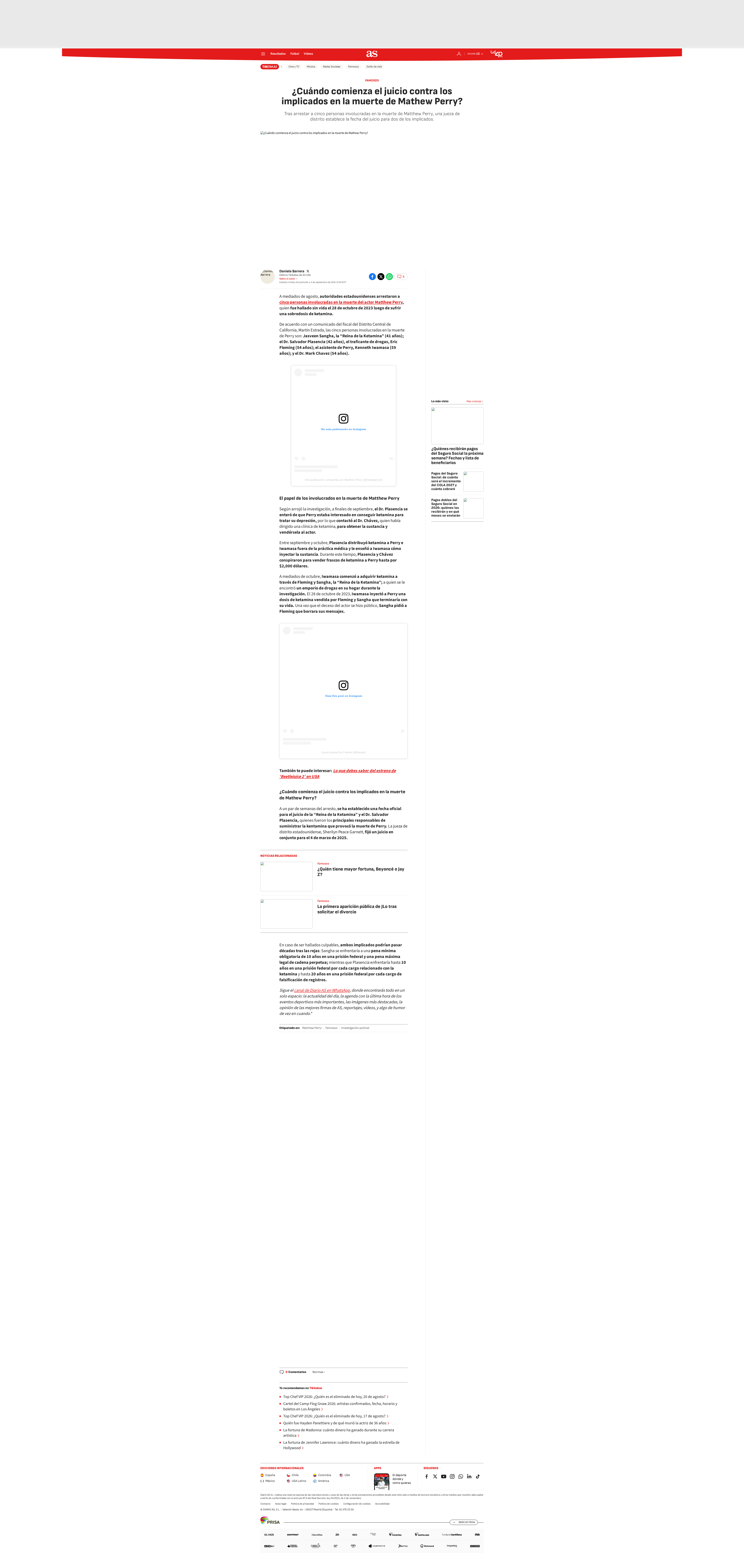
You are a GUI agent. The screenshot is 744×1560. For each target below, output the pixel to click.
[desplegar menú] (263, 54)
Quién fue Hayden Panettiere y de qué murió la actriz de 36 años (334, 1423)
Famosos (353, 66)
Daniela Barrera (291, 271)
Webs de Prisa (467, 1522)
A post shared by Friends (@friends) (343, 752)
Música (311, 66)
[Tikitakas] (271, 66)
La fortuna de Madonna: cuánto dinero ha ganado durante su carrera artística (338, 1432)
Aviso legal (280, 1503)
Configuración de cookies (357, 1503)
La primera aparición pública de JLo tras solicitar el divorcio (357, 909)
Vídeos (308, 53)
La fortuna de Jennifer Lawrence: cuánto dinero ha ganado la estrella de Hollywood (341, 1445)
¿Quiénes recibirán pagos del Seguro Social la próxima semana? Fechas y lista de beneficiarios (457, 455)
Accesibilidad (382, 1503)
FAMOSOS (372, 80)
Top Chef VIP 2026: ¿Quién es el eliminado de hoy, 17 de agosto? (334, 1416)
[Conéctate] (459, 54)
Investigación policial (355, 1028)
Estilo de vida (374, 66)
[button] (401, 276)
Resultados (278, 53)
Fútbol (294, 53)
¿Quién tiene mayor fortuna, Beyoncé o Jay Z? (360, 871)
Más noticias (474, 401)
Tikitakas (315, 1388)
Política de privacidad (302, 1503)
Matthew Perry (312, 1028)
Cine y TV (293, 66)
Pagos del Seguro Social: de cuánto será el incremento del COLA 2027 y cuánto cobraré (446, 481)
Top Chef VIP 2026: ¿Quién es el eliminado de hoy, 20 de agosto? (334, 1397)
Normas (318, 1372)
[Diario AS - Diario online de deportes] (372, 54)
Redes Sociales (331, 66)
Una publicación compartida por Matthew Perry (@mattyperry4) (343, 479)
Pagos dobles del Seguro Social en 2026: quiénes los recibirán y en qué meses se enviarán (445, 508)
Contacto (265, 1503)
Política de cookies (329, 1503)
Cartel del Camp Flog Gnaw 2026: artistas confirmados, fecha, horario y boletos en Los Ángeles (340, 1406)
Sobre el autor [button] (287, 278)
